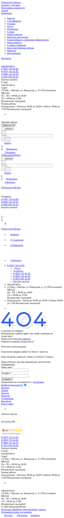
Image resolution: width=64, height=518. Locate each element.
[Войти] (2, 214)
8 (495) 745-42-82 (9, 69)
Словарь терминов (16, 45)
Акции (4, 390)
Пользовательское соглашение (16, 512)
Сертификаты (14, 21)
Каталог (5, 387)
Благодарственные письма (20, 48)
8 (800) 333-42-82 (9, 74)
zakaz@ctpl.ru (8, 66)
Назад (17, 268)
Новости (11, 50)
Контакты (6, 401)
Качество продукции (17, 37)
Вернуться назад (9, 339)
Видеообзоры (14, 53)
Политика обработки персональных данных (23, 509)
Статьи (10, 31)
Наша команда (14, 42)
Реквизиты (12, 29)
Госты (10, 26)
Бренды (11, 18)
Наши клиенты (14, 34)
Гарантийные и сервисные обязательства (28, 40)
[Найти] (8, 139)
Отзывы (11, 23)
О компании (7, 398)
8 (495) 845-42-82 (9, 77)
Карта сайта (7, 404)
